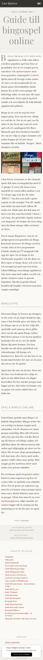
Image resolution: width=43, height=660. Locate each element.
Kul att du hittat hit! (12, 563)
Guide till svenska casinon (14, 607)
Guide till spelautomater (14, 604)
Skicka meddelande (12, 642)
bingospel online (30, 474)
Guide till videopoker (13, 598)
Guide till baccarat (11, 589)
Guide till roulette (11, 595)
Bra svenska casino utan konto (16, 566)
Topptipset (9, 557)
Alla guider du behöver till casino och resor (21, 619)
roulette (34, 75)
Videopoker (9, 560)
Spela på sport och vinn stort (21, 529)
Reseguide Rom (11, 601)
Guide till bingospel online (14, 572)
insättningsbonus (10, 501)
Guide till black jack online (21, 536)
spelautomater (23, 71)
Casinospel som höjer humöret (16, 578)
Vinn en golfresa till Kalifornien (16, 581)
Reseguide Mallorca (12, 610)
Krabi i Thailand (11, 592)
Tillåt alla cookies (21, 654)
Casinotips (25, 521)
